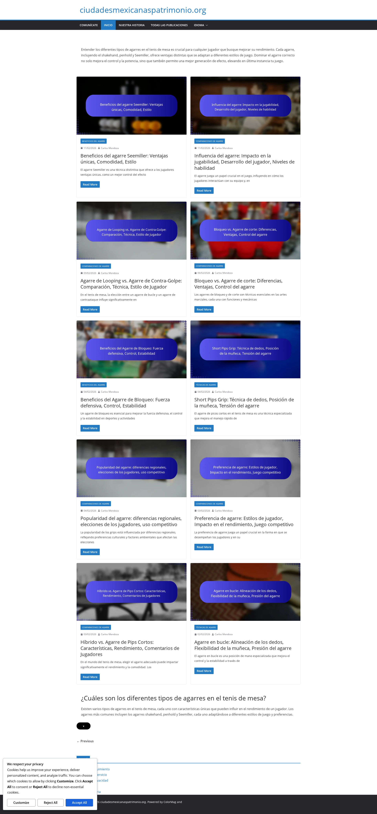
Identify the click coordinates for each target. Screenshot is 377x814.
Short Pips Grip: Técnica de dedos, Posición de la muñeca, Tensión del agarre (244, 402)
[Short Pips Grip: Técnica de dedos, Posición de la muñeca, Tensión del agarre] (245, 349)
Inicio (108, 25)
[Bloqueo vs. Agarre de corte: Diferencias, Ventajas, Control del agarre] (245, 230)
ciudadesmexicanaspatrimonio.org (143, 9)
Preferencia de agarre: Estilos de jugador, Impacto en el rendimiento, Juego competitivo (244, 521)
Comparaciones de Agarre (209, 141)
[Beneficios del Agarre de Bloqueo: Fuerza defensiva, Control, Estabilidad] (132, 349)
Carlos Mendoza (110, 148)
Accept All (79, 802)
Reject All (50, 802)
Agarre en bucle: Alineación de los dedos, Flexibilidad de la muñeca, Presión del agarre (242, 645)
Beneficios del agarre (93, 141)
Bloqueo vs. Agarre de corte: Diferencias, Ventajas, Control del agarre (238, 283)
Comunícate (89, 25)
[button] (206, 25)
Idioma (199, 25)
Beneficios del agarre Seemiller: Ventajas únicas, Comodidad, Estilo (124, 158)
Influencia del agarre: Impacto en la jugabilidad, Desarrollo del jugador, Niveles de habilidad (244, 161)
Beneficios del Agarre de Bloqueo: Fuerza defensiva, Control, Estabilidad (125, 402)
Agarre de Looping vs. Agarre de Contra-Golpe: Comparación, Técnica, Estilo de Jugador (131, 283)
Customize (21, 802)
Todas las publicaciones (169, 25)
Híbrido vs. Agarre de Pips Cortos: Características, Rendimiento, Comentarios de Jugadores (130, 648)
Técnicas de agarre (206, 384)
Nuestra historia (132, 25)
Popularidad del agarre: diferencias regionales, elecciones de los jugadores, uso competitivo (131, 521)
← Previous (85, 741)
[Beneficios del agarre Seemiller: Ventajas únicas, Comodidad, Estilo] (132, 105)
